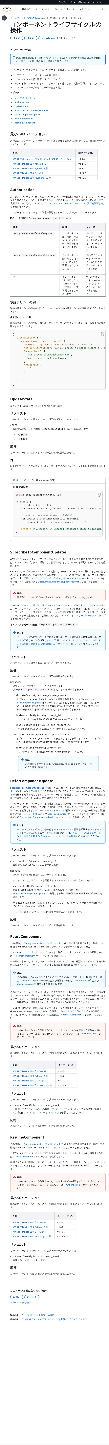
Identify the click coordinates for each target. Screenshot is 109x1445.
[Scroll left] (20, 9)
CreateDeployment (76, 578)
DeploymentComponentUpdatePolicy (57, 581)
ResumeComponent (24, 122)
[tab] (16, 480)
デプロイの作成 (50, 578)
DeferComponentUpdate (27, 114)
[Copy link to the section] (8, 134)
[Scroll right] (92, 9)
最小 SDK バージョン (25, 98)
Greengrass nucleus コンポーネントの (43, 943)
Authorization (21, 102)
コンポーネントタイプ (47, 1112)
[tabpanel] (57, 513)
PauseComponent (23, 118)
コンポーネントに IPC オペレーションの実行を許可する (75, 203)
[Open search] (103, 9)
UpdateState (21, 106)
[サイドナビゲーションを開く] (4, 18)
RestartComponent (72, 1014)
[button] (20, 49)
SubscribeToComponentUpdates (31, 110)
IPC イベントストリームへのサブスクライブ (83, 615)
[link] (65, 18)
